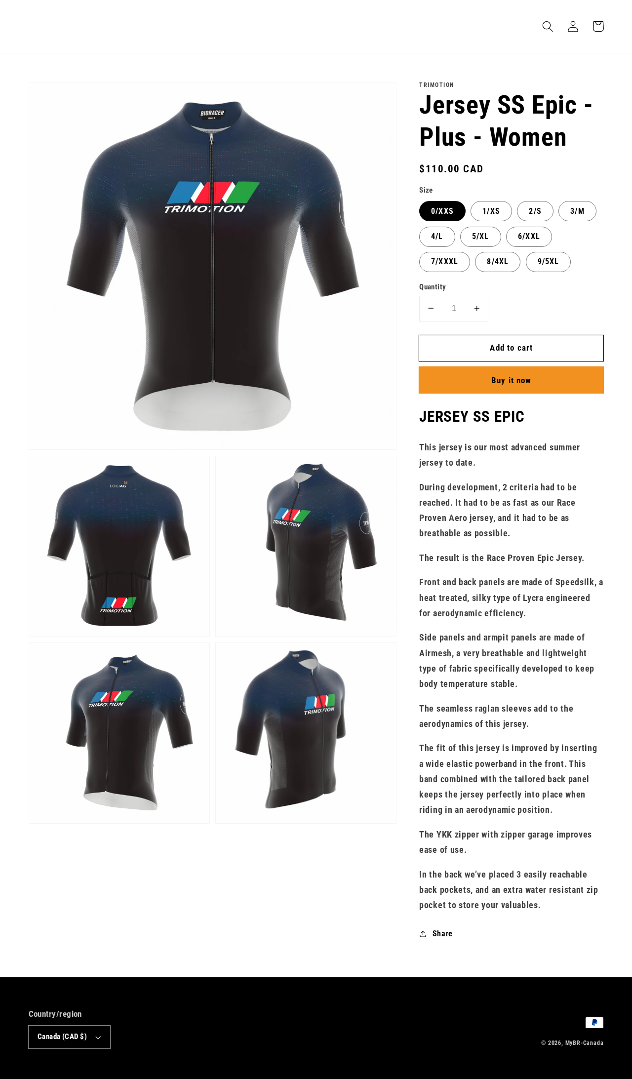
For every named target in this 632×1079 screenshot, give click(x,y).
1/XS (491, 210)
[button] (548, 26)
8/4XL (498, 261)
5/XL (480, 236)
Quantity (432, 286)
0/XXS (442, 210)
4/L (437, 236)
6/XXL (529, 236)
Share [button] (443, 933)
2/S (535, 210)
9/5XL (548, 261)
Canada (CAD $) (62, 1036)
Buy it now (511, 380)
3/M (577, 210)
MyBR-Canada (584, 1042)
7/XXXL (444, 261)
